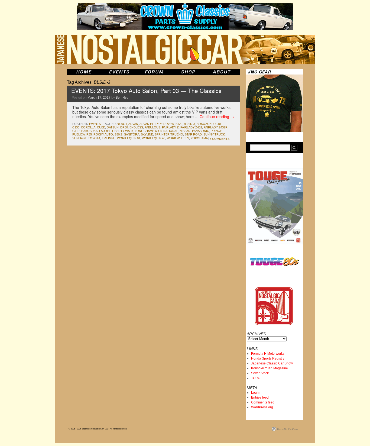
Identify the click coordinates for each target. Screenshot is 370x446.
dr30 (124, 127)
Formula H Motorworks (267, 353)
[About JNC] (222, 72)
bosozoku (205, 123)
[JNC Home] (84, 72)
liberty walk (122, 130)
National (170, 130)
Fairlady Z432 (191, 127)
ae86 (170, 123)
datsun (113, 127)
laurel (105, 130)
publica (78, 134)
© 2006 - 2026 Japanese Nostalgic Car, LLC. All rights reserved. (98, 429)
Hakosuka (89, 130)
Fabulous (152, 127)
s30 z (118, 134)
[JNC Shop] (188, 72)
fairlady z (170, 127)
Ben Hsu (122, 97)
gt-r (76, 130)
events (95, 123)
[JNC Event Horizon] (119, 72)
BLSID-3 (189, 123)
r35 (89, 134)
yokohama (199, 138)
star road (193, 134)
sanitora (131, 134)
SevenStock (260, 373)
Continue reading (217, 116)
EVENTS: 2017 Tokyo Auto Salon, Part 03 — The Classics (146, 90)
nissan (185, 130)
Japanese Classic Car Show (272, 363)
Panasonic (200, 130)
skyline (147, 134)
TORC (255, 378)
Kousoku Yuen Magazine (269, 368)
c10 (218, 123)
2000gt (121, 123)
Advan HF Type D (152, 123)
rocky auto (103, 134)
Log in (255, 393)
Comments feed (262, 402)
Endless (136, 127)
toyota (94, 138)
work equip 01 (128, 138)
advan (133, 123)
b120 (179, 123)
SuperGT (79, 138)
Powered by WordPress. (287, 428)
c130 (75, 127)
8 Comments (219, 138)
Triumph (108, 138)
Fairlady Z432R (216, 127)
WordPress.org (262, 407)
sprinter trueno (169, 134)
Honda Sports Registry (267, 358)
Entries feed (260, 397)
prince (216, 130)
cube (101, 127)
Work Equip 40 (153, 138)
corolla (88, 127)
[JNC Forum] (155, 72)
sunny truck (214, 134)
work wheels (178, 138)
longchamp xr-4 (148, 130)
